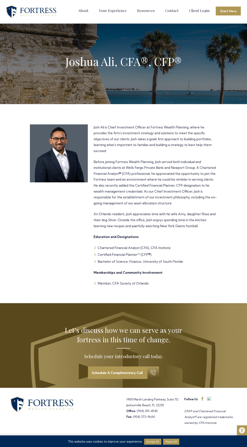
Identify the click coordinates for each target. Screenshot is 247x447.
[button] (242, 430)
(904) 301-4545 (147, 411)
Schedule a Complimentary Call (117, 373)
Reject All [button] (171, 441)
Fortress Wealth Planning (32, 11)
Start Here (228, 11)
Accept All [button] (152, 441)
